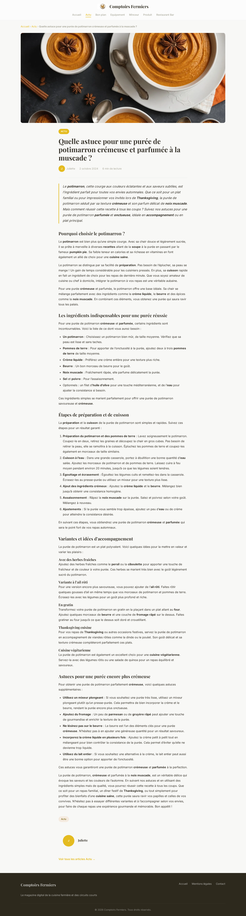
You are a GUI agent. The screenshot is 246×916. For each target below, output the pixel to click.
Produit (147, 14)
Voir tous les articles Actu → (77, 859)
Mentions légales (202, 883)
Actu (88, 14)
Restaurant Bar (165, 14)
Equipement (117, 14)
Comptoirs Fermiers (129, 6)
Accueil (76, 14)
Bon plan (100, 14)
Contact (220, 883)
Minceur (134, 14)
